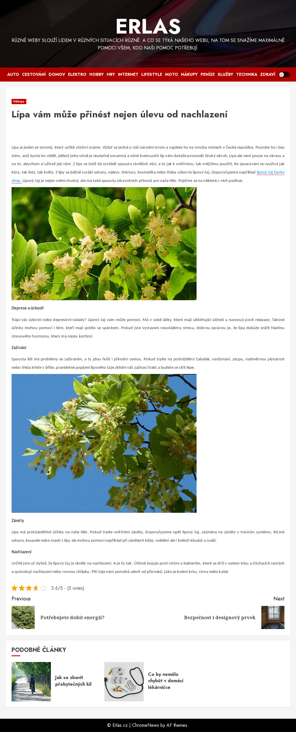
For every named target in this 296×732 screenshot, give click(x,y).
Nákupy (189, 74)
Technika (246, 74)
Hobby (96, 74)
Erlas (148, 26)
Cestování (34, 74)
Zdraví (267, 74)
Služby (225, 74)
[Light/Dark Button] (284, 75)
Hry (111, 74)
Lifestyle (151, 74)
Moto (171, 74)
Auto (13, 74)
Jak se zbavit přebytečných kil (73, 680)
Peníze (208, 74)
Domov (57, 74)
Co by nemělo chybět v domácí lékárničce (166, 681)
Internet (128, 74)
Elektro (77, 74)
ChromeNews (145, 725)
